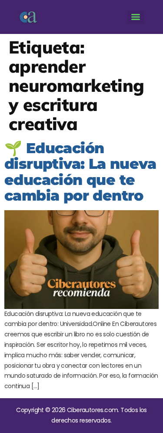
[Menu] (135, 16)
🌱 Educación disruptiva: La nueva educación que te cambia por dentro (80, 171)
